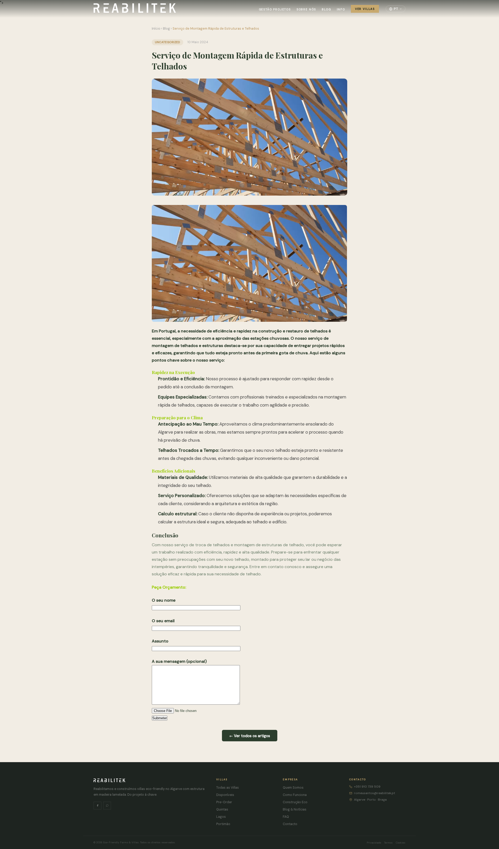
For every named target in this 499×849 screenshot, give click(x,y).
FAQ (286, 817)
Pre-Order (224, 802)
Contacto (290, 824)
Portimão (223, 824)
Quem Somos (293, 788)
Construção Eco (295, 802)
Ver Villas (365, 9)
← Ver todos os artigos (249, 736)
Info (341, 9)
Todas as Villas (227, 788)
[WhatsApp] (107, 805)
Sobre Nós (306, 9)
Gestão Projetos (275, 9)
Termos (388, 842)
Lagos (221, 817)
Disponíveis (225, 795)
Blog (326, 9)
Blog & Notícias (294, 809)
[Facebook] (97, 805)
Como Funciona (295, 795)
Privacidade (374, 842)
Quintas (222, 809)
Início (156, 28)
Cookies (400, 842)
